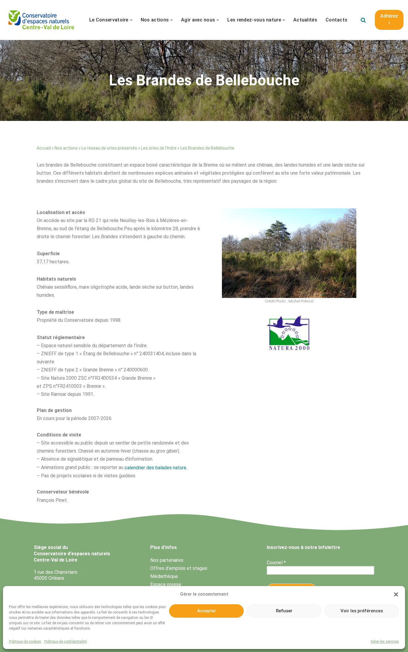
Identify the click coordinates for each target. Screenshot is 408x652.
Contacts (336, 20)
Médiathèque (164, 576)
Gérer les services (385, 641)
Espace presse (165, 584)
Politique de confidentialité (65, 641)
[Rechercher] (363, 20)
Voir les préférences (361, 610)
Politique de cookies (25, 641)
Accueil (44, 148)
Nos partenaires (166, 560)
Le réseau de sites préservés (109, 148)
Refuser (284, 610)
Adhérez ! (389, 20)
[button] (396, 594)
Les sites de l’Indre (159, 148)
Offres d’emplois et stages (178, 568)
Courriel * (276, 562)
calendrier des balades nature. (156, 467)
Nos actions (66, 148)
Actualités (305, 20)
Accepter (206, 610)
